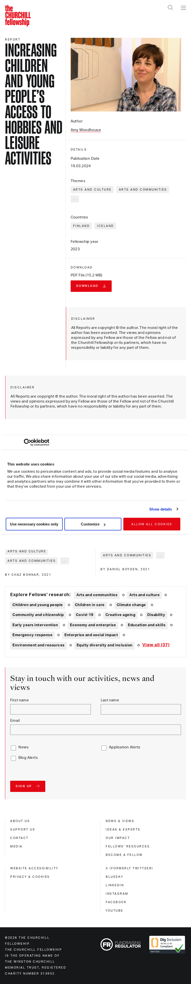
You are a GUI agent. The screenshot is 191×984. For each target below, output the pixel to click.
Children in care (90, 605)
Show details (160, 509)
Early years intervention (35, 625)
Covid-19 (85, 615)
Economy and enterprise (93, 625)
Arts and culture (92, 189)
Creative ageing (120, 615)
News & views (120, 821)
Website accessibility (34, 868)
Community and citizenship (38, 615)
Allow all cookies (151, 524)
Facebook (116, 902)
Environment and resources (38, 645)
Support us (22, 829)
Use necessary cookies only (34, 524)
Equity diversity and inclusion (105, 645)
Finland (81, 225)
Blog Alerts (28, 758)
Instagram (117, 893)
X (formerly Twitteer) (129, 868)
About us (20, 821)
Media (16, 846)
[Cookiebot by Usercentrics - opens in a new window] (27, 442)
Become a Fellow (124, 854)
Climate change (131, 605)
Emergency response (32, 635)
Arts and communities (143, 189)
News (23, 747)
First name (19, 700)
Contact (19, 837)
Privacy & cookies (30, 876)
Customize (90, 524)
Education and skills (146, 625)
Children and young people (37, 605)
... (75, 199)
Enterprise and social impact (91, 635)
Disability (156, 615)
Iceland (105, 225)
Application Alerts (125, 747)
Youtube (114, 910)
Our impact (118, 837)
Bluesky (114, 876)
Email (15, 721)
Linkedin (115, 885)
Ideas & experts (123, 829)
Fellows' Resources (128, 846)
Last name (110, 700)
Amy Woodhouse (86, 130)
